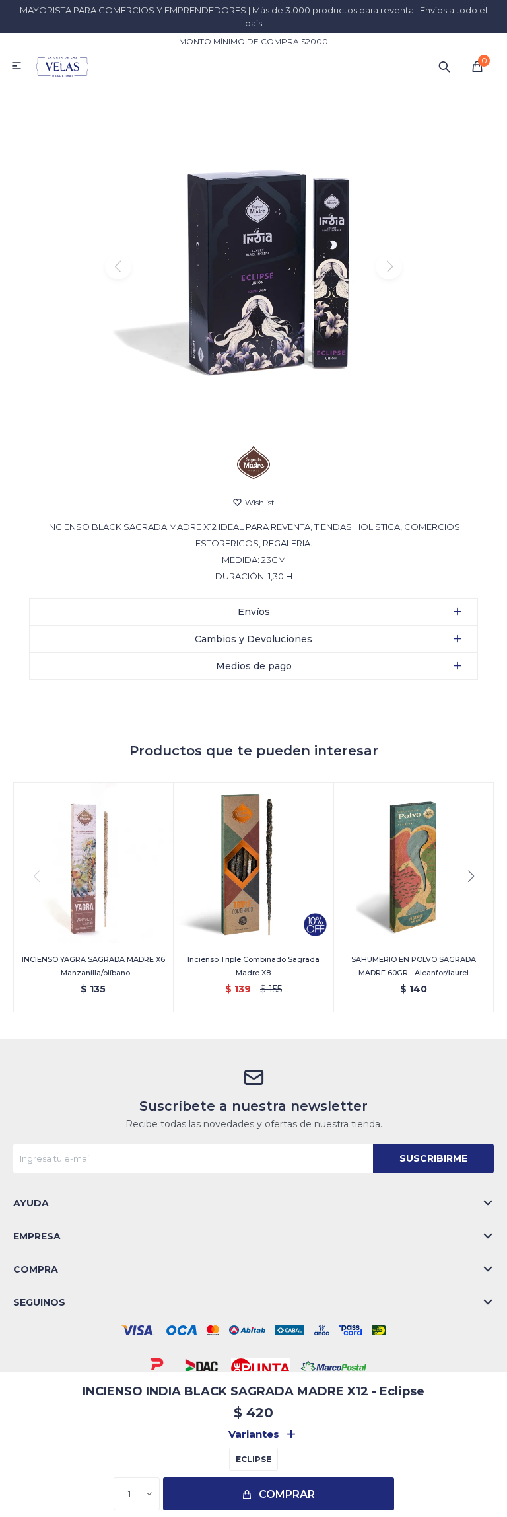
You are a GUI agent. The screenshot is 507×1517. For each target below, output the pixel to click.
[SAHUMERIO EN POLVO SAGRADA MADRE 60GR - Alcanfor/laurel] (413, 862)
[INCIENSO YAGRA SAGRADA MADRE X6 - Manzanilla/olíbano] (93, 862)
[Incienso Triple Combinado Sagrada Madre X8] (254, 862)
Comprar (287, 1494)
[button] (444, 66)
